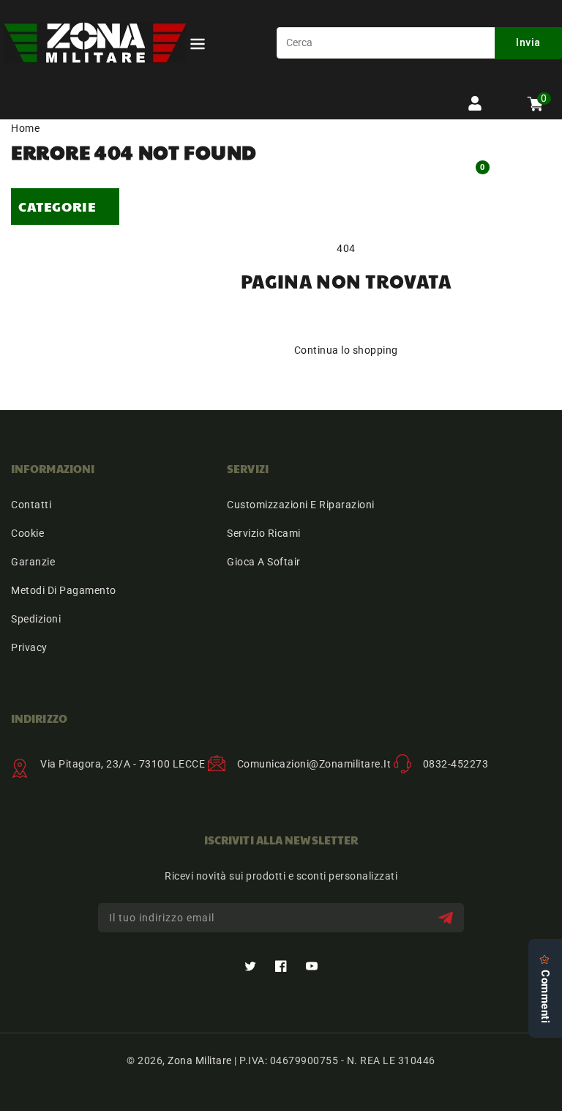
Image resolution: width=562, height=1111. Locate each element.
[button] (197, 46)
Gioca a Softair (264, 562)
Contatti (31, 504)
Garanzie (33, 562)
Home (25, 128)
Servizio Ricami (264, 533)
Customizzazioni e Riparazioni (301, 504)
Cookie (27, 533)
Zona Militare (200, 1060)
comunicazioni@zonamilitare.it (314, 764)
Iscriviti (447, 918)
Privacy (29, 647)
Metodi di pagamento (63, 590)
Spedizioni (36, 619)
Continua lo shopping (346, 350)
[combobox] (419, 43)
